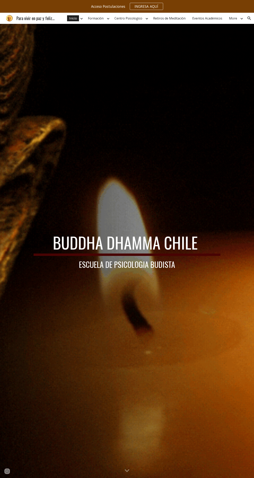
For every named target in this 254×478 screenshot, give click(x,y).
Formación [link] (96, 18)
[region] (127, 6)
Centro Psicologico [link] (128, 18)
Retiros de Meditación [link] (169, 18)
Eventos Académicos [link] (207, 18)
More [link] (233, 18)
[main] (127, 251)
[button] (249, 18)
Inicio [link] (73, 18)
